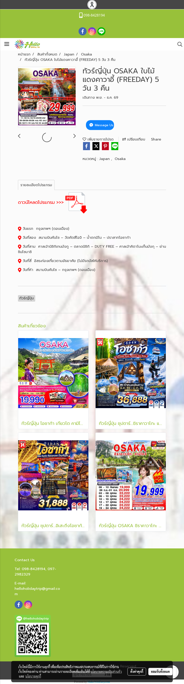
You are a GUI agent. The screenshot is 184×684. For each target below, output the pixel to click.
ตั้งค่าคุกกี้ (136, 671)
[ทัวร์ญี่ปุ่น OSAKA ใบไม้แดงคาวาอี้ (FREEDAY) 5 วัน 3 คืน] (47, 97)
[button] (178, 44)
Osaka (120, 159)
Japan (105, 159)
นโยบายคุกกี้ (33, 676)
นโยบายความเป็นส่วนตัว (106, 671)
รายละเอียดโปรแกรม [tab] (36, 185)
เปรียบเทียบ (135, 139)
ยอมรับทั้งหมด (160, 671)
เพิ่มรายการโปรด (100, 139)
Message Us (103, 125)
